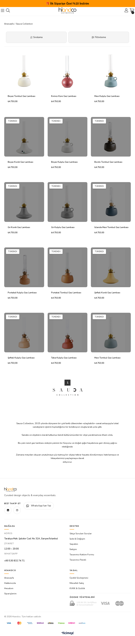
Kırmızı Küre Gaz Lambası (63, 96)
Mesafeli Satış (77, 583)
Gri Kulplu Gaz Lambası (63, 227)
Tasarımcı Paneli (78, 559)
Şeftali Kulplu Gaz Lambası (21, 357)
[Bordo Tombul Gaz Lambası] (111, 137)
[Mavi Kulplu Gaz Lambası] (111, 71)
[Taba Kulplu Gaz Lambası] (67, 332)
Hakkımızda (10, 583)
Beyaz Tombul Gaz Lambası (21, 96)
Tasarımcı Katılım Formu (82, 554)
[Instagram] (17, 510)
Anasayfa (9, 577)
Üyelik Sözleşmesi (79, 577)
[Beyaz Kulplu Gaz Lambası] (67, 137)
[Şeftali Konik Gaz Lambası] (111, 267)
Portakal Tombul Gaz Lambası (66, 292)
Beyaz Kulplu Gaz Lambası (64, 162)
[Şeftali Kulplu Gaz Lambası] (24, 332)
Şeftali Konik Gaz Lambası (107, 292)
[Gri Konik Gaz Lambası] (24, 202)
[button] (22, 151)
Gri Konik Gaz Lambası (19, 227)
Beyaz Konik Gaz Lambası (20, 162)
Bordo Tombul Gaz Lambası (108, 162)
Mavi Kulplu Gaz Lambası (107, 96)
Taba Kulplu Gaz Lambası (64, 357)
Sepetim (74, 544)
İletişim (73, 549)
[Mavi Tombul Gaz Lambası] (111, 332)
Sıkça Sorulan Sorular (81, 533)
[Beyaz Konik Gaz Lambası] (24, 137)
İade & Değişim (77, 538)
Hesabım (8, 588)
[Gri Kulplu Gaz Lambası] (67, 202)
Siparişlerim (10, 593)
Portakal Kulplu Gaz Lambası (22, 292)
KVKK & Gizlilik (77, 588)
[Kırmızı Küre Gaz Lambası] (67, 71)
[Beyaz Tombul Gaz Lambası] (24, 71)
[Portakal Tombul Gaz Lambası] (67, 267)
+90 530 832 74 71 (14, 560)
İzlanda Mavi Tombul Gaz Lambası (111, 227)
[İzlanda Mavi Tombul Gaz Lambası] (111, 202)
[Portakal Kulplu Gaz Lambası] (24, 267)
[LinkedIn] (8, 510)
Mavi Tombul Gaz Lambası (107, 357)
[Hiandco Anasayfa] (10, 490)
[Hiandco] (67, 10)
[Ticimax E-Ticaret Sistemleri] (67, 633)
